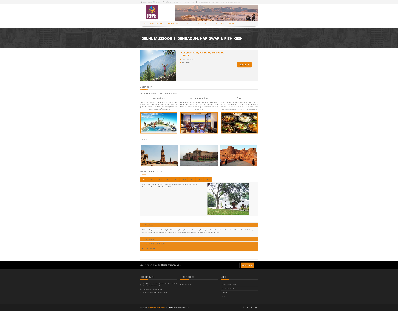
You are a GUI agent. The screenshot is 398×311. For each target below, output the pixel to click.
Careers (224, 292)
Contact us (247, 265)
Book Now (244, 65)
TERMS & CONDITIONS (229, 284)
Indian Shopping (185, 284)
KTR (188, 307)
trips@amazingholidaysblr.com (152, 2)
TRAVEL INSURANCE (228, 288)
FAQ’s (223, 297)
